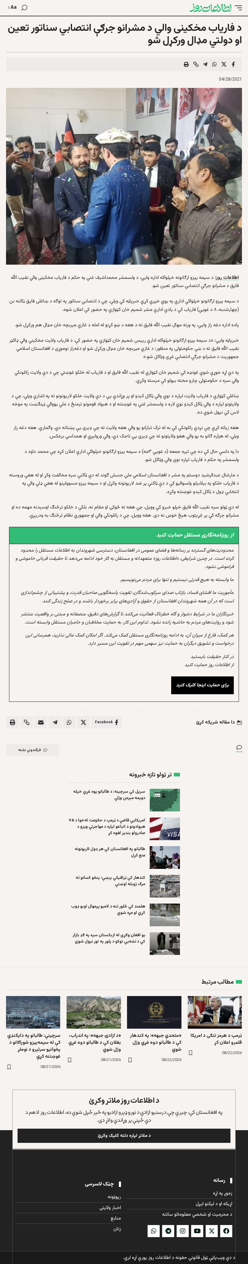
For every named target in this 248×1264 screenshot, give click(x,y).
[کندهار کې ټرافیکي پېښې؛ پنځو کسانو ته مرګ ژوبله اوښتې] (165, 886)
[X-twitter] (212, 1231)
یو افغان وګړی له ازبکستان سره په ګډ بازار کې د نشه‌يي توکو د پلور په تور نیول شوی (109, 938)
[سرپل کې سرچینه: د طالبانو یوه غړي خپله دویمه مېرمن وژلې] (165, 800)
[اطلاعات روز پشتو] (210, 8)
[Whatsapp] (154, 1231)
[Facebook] (226, 1231)
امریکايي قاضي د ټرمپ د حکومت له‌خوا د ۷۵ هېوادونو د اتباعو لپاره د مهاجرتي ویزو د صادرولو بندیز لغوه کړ (107, 827)
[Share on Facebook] (233, 64)
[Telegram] (168, 1231)
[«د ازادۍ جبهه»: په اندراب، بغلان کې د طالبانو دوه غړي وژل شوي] (94, 1012)
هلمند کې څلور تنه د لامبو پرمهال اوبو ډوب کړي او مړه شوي (108, 909)
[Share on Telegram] (205, 64)
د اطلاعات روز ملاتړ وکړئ (124, 1101)
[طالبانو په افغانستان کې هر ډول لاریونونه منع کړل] (165, 857)
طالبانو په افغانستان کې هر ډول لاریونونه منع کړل (110, 852)
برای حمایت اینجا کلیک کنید (202, 685)
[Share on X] (224, 64)
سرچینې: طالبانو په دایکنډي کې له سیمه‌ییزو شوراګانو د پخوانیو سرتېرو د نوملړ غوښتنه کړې (33, 1046)
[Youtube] (197, 1231)
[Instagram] (183, 1231)
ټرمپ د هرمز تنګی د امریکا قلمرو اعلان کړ (216, 1039)
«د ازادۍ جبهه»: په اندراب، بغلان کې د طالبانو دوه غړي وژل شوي (94, 1042)
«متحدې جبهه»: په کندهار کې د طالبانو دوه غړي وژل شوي (155, 1042)
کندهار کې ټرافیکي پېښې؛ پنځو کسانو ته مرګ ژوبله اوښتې (110, 881)
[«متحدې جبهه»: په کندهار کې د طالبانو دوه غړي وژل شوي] (154, 1012)
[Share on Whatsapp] (214, 64)
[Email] (40, 722)
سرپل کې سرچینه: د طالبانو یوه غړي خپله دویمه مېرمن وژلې (109, 794)
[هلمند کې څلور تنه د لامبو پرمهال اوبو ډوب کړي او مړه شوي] (165, 915)
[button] (237, 8)
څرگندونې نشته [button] (29, 750)
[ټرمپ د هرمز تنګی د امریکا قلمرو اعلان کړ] (215, 1012)
